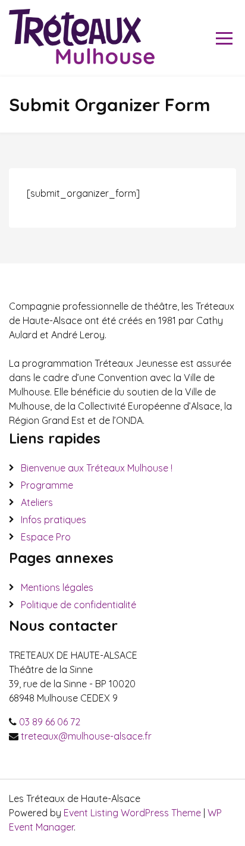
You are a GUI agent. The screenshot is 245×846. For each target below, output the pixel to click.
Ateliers (37, 502)
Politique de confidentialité (78, 605)
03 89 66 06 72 (49, 722)
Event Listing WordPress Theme (133, 813)
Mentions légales (57, 587)
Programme (47, 485)
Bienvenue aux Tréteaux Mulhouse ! (96, 468)
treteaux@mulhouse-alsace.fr (86, 736)
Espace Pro (46, 537)
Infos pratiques (53, 520)
